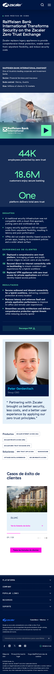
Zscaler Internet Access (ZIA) (27, 434)
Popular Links (11, 593)
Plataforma (9, 580)
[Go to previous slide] (45, 538)
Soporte (7, 606)
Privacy (14, 654)
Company (7, 587)
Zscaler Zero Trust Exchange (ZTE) (17, 446)
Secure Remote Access (37, 457)
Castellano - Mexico (38, 620)
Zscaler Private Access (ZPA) (14, 440)
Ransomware (43, 451)
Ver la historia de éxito (20, 526)
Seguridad (31, 654)
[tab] (42, 5)
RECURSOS (7, 600)
